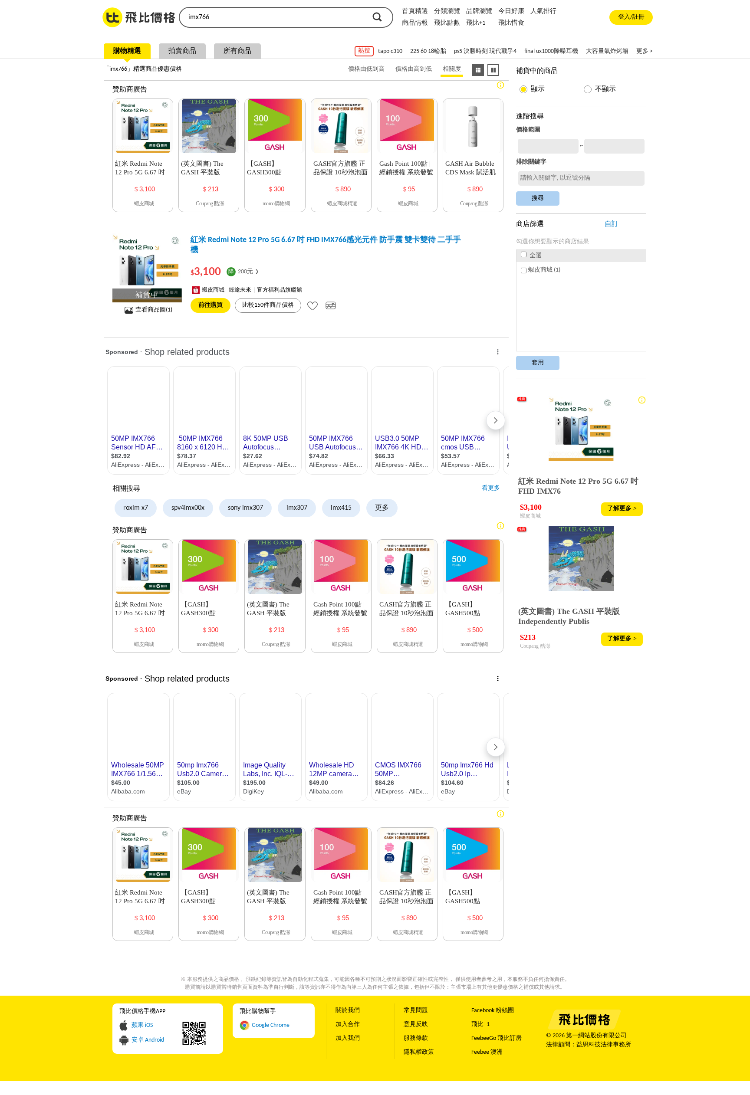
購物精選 (127, 51)
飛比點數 (447, 23)
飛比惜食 (511, 23)
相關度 (452, 69)
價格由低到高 (366, 69)
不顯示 (605, 89)
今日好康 (511, 11)
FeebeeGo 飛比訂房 (496, 1038)
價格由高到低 (413, 69)
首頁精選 (415, 11)
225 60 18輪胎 (428, 51)
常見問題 (416, 1010)
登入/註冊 (631, 17)
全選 (535, 255)
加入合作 (348, 1024)
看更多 (491, 488)
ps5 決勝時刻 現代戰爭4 (485, 51)
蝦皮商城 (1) (544, 270)
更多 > (644, 51)
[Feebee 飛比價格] (584, 1028)
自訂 (611, 224)
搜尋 (377, 17)
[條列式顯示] (478, 70)
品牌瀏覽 (479, 11)
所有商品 (237, 51)
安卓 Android (148, 1040)
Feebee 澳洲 (487, 1052)
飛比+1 (476, 23)
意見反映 (416, 1024)
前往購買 (210, 305)
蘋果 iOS (142, 1025)
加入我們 (348, 1038)
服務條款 (416, 1038)
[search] (271, 17)
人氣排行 (543, 11)
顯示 (538, 89)
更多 (382, 508)
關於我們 (348, 1010)
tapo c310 (390, 51)
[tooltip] (312, 305)
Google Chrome (270, 1025)
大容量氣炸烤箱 (607, 51)
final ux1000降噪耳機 (551, 51)
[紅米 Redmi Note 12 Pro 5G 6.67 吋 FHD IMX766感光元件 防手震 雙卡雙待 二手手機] (147, 267)
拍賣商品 (182, 51)
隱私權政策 (419, 1052)
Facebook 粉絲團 (492, 1010)
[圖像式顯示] (493, 70)
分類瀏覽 (447, 11)
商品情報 (415, 23)
